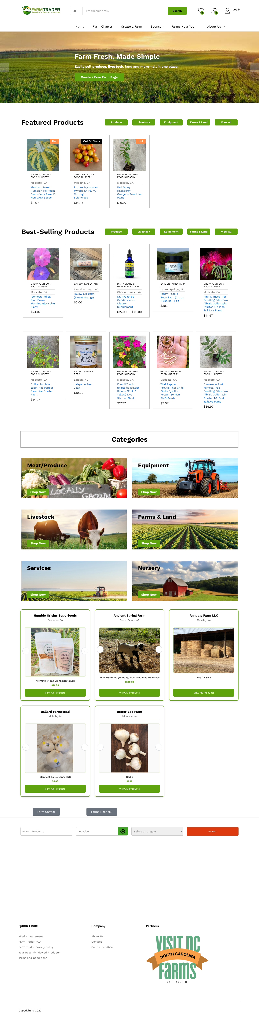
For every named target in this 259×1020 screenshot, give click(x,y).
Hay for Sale (204, 677)
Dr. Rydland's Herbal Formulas (128, 285)
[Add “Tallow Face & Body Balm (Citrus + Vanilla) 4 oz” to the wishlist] (181, 278)
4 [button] (182, 982)
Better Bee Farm (129, 712)
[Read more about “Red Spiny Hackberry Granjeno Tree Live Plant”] (121, 168)
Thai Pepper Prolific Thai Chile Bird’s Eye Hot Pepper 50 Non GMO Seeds (172, 391)
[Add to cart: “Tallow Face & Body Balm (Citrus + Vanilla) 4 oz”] (164, 278)
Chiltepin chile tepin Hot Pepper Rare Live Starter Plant (42, 389)
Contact (96, 941)
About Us (97, 936)
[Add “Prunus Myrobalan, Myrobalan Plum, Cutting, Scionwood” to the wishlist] (95, 168)
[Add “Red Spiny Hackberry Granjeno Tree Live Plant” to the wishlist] (138, 168)
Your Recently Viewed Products (39, 952)
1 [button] (168, 982)
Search (177, 10)
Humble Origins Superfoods (55, 615)
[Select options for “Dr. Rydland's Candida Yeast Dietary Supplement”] (121, 278)
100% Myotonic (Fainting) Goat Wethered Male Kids (129, 677)
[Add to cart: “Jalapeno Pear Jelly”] (77, 365)
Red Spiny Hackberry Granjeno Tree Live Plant (129, 192)
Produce (116, 122)
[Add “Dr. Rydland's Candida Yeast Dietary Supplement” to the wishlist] (138, 278)
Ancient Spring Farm (129, 615)
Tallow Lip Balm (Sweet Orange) (84, 295)
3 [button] (177, 982)
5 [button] (186, 982)
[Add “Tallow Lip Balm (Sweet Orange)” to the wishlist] (95, 278)
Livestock (144, 122)
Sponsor (157, 26)
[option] (129, 67)
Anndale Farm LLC (204, 615)
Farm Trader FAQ (30, 941)
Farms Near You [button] (183, 26)
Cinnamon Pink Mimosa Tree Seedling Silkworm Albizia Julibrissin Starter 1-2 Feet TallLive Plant (216, 393)
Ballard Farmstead (55, 712)
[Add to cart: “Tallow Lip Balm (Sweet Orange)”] (77, 278)
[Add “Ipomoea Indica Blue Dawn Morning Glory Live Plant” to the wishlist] (52, 278)
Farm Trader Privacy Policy (36, 947)
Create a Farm (131, 26)
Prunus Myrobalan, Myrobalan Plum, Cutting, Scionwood (86, 192)
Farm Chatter (102, 26)
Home (79, 26)
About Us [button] (214, 26)
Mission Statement (31, 936)
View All (226, 122)
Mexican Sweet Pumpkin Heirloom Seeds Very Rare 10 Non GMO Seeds (43, 192)
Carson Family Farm (86, 284)
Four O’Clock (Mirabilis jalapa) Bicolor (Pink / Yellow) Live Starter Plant (128, 391)
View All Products (55, 692)
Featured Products (52, 122)
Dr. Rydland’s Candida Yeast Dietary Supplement (126, 302)
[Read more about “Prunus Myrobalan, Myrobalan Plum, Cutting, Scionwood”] (77, 168)
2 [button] (173, 982)
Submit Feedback (102, 947)
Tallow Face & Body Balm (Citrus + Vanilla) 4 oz (172, 297)
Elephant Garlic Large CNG (55, 777)
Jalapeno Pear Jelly (83, 386)
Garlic (129, 777)
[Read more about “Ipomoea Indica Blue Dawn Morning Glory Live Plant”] (34, 278)
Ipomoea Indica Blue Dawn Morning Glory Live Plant (43, 302)
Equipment (171, 122)
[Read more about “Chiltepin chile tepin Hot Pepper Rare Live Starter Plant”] (34, 365)
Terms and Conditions (33, 957)
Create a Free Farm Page (99, 77)
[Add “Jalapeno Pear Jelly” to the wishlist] (95, 365)
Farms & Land (199, 122)
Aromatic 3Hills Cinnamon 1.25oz (55, 680)
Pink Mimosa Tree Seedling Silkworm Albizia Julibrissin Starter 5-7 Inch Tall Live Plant (216, 303)
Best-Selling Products (57, 232)
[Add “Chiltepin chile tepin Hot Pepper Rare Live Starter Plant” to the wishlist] (52, 365)
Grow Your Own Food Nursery (41, 176)
